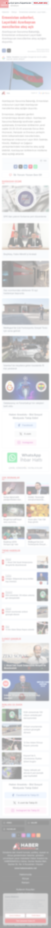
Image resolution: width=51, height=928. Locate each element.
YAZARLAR (11, 829)
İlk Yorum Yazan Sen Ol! (27, 174)
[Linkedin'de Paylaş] (25, 167)
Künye (25, 878)
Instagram (27, 442)
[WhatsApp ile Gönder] (35, 167)
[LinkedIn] (28, 835)
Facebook (27, 425)
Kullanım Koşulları (25, 889)
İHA (8, 93)
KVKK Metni (36, 915)
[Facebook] (14, 835)
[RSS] (38, 835)
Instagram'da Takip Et (27, 810)
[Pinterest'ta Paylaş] (30, 167)
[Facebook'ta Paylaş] (4, 51)
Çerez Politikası (15, 915)
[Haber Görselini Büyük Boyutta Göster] (25, 75)
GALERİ (34, 823)
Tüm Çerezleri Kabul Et (25, 921)
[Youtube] (33, 835)
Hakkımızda (25, 874)
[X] (19, 835)
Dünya (14, 12)
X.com (27, 434)
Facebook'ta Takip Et (27, 795)
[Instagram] (24, 835)
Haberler (5, 12)
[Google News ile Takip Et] (44, 93)
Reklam (25, 882)
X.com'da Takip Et (27, 802)
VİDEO (9, 823)
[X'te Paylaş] (9, 51)
